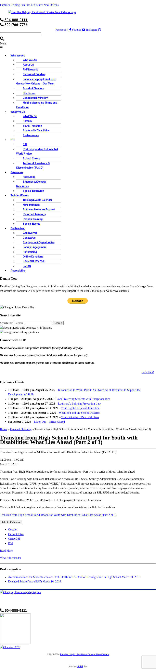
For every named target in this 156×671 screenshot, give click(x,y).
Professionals (31, 135)
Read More (6, 550)
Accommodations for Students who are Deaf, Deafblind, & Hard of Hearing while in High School (74, 577)
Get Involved (30, 232)
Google (12, 529)
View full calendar (10, 558)
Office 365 (14, 538)
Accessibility (18, 270)
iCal (10, 543)
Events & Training (20, 429)
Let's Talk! (148, 372)
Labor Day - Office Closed (49, 421)
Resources (29, 176)
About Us (28, 64)
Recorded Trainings (34, 214)
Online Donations (33, 256)
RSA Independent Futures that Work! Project (37, 151)
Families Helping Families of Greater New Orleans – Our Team (36, 81)
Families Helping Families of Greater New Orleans (29, 4)
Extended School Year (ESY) (34, 581)
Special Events (31, 223)
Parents (27, 120)
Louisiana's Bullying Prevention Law (79, 403)
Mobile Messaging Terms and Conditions (36, 105)
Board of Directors (33, 88)
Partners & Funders (34, 74)
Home (3, 429)
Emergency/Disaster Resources (31, 184)
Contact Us (29, 237)
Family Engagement (34, 247)
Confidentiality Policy (35, 97)
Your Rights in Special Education (80, 408)
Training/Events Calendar (37, 199)
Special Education (33, 190)
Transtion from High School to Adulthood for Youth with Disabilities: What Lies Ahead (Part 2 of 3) (58, 514)
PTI (13, 139)
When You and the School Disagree (79, 412)
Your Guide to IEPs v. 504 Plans (80, 417)
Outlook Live (16, 534)
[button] (78, 46)
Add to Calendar (11, 522)
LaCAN (27, 266)
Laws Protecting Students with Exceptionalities (83, 398)
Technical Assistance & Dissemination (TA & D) (33, 165)
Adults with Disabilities (36, 130)
